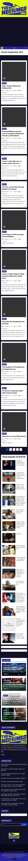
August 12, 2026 (8, 686)
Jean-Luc (17, 671)
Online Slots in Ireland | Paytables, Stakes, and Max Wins (13, 684)
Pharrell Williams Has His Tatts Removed (20, 511)
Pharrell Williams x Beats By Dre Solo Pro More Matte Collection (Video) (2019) (21, 609)
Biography (18, 533)
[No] (26, 857)
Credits (2, 754)
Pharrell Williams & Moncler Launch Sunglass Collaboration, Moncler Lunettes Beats (13, 134)
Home (6, 851)
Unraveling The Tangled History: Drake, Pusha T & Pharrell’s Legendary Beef (20, 475)
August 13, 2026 (8, 671)
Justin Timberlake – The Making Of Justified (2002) (20, 559)
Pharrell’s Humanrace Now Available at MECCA (13, 713)
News (4, 83)
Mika (16, 90)
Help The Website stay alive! (17, 851)
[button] (26, 48)
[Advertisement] (14, 32)
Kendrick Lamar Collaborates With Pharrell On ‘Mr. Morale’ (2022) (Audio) (20, 524)
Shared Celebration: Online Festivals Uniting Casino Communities (13, 669)
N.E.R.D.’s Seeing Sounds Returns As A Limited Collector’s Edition (12, 699)
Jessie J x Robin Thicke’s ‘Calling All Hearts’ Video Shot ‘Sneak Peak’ (13, 276)
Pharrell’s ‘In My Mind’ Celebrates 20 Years (12, 781)
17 (17, 449)
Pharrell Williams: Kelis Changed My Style (20, 547)
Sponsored (7, 665)
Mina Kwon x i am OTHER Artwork (14, 436)
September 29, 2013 (8, 165)
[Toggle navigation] (14, 48)
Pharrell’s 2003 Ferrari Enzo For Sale (20, 583)
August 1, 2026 (8, 701)
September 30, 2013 (8, 90)
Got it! (14, 859)
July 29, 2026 (7, 716)
